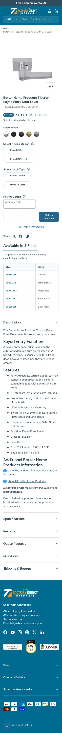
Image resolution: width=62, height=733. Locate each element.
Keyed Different (18, 159)
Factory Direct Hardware (22, 725)
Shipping (7, 120)
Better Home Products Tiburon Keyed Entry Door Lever (27, 32)
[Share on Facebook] (20, 236)
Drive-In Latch (17, 184)
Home (6, 28)
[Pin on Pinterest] (27, 236)
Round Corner (17, 175)
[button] (56, 11)
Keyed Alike (16, 150)
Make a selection (49, 217)
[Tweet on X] (14, 236)
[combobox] (31, 19)
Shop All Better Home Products (27, 481)
